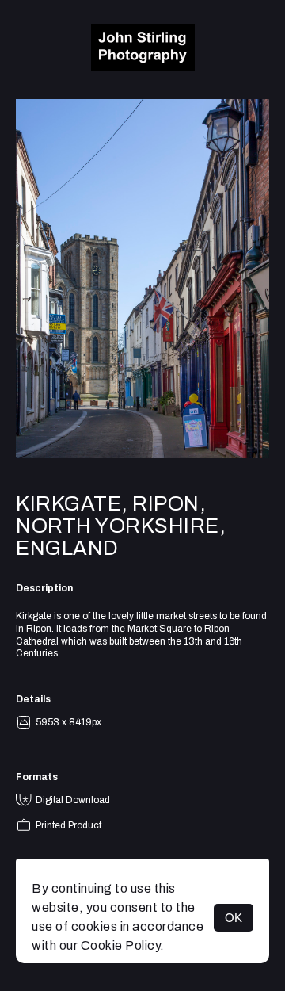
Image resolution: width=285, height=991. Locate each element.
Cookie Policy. (123, 945)
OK (233, 917)
